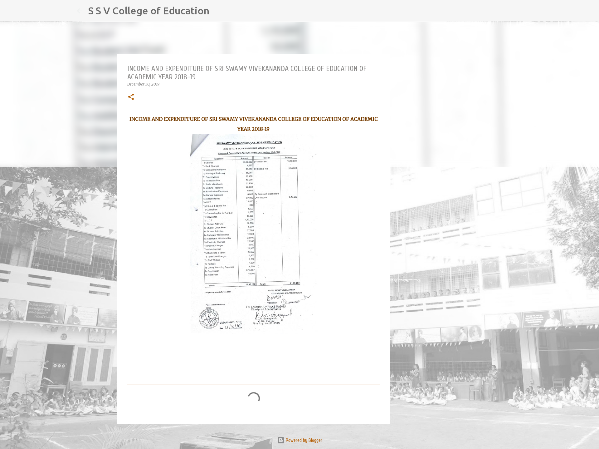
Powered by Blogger (303, 440)
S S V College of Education (148, 10)
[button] (131, 97)
